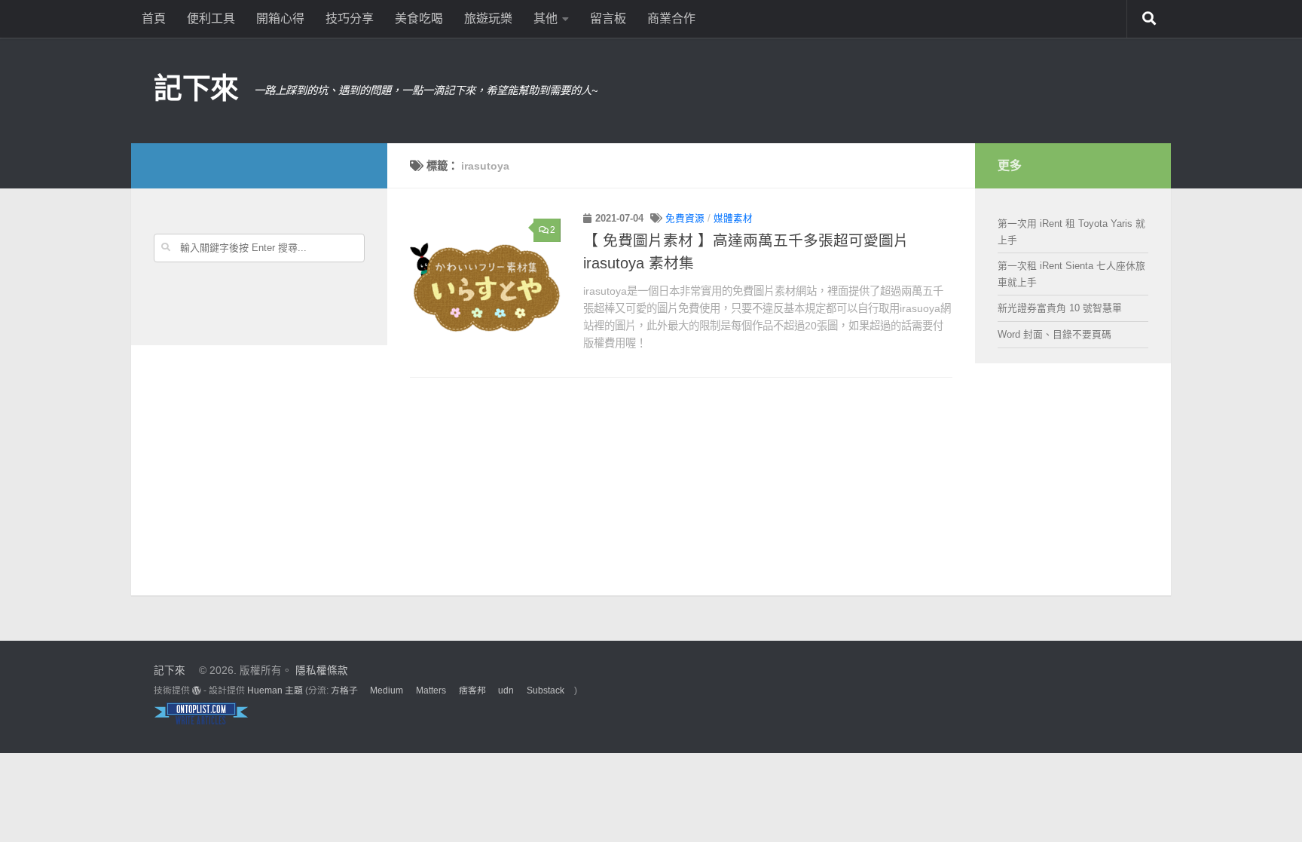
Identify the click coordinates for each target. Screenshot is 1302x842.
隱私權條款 (321, 670)
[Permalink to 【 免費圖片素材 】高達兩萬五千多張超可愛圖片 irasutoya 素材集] (485, 286)
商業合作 (671, 18)
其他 (545, 18)
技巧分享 (350, 18)
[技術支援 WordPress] (196, 690)
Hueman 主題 (275, 690)
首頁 (154, 18)
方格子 (344, 690)
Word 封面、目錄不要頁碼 (1054, 334)
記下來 (196, 88)
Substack (545, 690)
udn (506, 690)
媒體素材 (733, 218)
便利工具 (211, 18)
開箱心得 (280, 18)
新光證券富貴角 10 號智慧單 (1060, 308)
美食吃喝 (419, 18)
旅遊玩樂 (488, 18)
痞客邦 (472, 690)
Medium (386, 690)
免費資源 (684, 218)
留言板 (608, 18)
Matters (431, 690)
